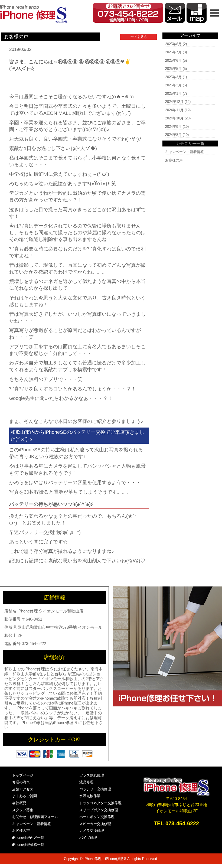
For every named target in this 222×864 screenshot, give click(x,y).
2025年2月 (173, 85)
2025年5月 (173, 69)
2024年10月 (174, 118)
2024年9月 (173, 127)
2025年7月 (173, 52)
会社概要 (19, 803)
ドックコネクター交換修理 (100, 803)
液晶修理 (86, 782)
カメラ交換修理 (91, 831)
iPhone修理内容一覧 (28, 838)
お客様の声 (174, 160)
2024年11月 (174, 110)
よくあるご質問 (24, 796)
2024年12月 (174, 102)
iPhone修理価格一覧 (28, 845)
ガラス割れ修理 (91, 775)
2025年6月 (173, 60)
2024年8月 (173, 135)
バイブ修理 (88, 838)
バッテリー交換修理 (95, 789)
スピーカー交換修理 (95, 824)
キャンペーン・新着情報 (184, 152)
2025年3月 (173, 77)
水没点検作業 (89, 796)
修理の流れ (21, 782)
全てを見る (138, 37)
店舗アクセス (22, 789)
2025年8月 (173, 44)
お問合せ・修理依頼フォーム (35, 817)
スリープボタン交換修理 (98, 810)
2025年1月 (173, 94)
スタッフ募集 (22, 810)
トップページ (22, 775)
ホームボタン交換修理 (97, 817)
